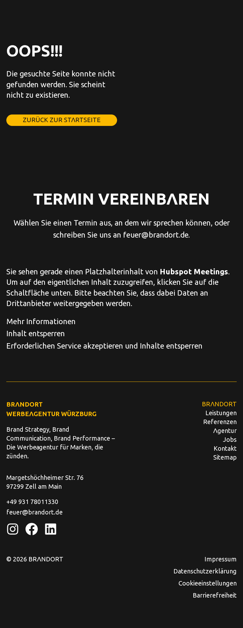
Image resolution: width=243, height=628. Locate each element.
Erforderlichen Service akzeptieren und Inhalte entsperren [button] (104, 345)
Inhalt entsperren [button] (35, 333)
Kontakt (225, 448)
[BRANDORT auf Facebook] (31, 529)
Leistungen (221, 412)
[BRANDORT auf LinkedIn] (50, 529)
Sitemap (225, 457)
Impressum (220, 559)
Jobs (230, 439)
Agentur (225, 430)
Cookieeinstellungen (207, 583)
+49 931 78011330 (32, 501)
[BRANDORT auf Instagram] (12, 529)
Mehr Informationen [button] (41, 321)
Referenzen (220, 421)
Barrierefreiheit (215, 595)
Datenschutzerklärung (205, 571)
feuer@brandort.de (155, 234)
